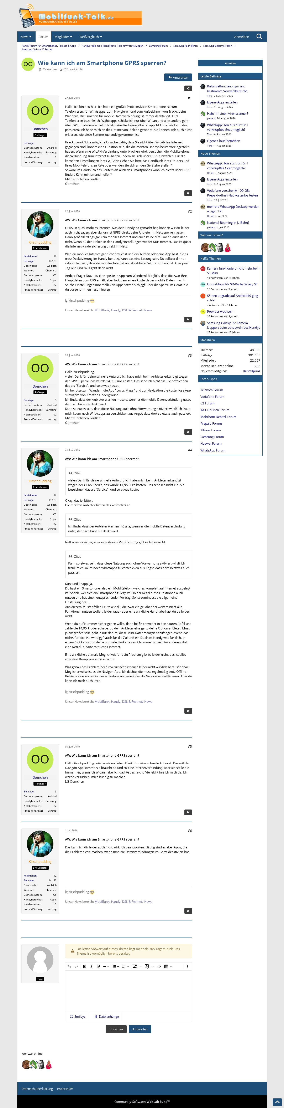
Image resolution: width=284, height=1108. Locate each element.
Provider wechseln (220, 311)
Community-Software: (142, 1101)
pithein (211, 118)
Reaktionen (30, 256)
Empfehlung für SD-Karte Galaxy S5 (232, 284)
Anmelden (241, 37)
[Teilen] (188, 88)
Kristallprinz (251, 371)
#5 (190, 746)
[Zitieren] (188, 193)
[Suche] (259, 36)
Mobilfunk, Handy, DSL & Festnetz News (123, 310)
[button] (77, 1016)
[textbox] (128, 991)
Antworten (140, 1029)
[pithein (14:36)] (213, 248)
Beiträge (29, 143)
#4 (190, 450)
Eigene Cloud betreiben (223, 141)
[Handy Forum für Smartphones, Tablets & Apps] (142, 15)
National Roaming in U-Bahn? (228, 222)
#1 (190, 98)
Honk (210, 173)
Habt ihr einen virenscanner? (227, 113)
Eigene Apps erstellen (222, 102)
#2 (190, 211)
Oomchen (50, 69)
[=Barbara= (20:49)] (228, 248)
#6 (190, 830)
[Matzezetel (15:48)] (205, 248)
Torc (209, 96)
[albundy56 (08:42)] (220, 248)
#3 (190, 355)
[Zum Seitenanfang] (277, 1102)
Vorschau (116, 1029)
